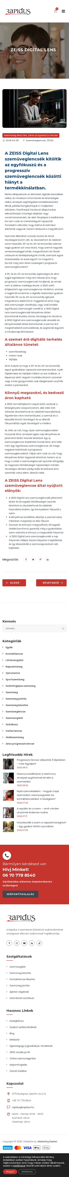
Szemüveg (12, 692)
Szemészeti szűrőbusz (22, 998)
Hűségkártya (17, 1021)
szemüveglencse (36, 140)
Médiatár (15, 1039)
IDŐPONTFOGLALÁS (20, 894)
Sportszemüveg (15, 679)
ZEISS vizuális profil (20, 1052)
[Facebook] (9, 943)
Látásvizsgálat (14, 660)
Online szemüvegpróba (23, 1058)
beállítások (19, 1165)
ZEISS (50, 140)
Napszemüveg (14, 666)
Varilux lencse (14, 730)
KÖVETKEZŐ (51, 582)
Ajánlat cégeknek (19, 991)
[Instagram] (17, 943)
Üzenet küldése (18, 1071)
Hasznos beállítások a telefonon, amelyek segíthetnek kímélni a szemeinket (36, 777)
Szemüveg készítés (15, 135)
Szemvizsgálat (14, 718)
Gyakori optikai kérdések (23, 1027)
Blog (12, 1033)
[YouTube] (24, 943)
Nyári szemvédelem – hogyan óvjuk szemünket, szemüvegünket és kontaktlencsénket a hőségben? (38, 795)
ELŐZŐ (14, 582)
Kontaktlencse (14, 653)
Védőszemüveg (15, 737)
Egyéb (9, 647)
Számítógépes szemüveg (20, 686)
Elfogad (10, 1171)
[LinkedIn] (32, 943)
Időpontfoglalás (18, 1064)
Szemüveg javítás (16, 698)
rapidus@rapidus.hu (23, 1107)
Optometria (13, 673)
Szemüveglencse (16, 711)
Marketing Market (47, 1141)
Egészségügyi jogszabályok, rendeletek (31, 1046)
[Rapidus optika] (17, 11)
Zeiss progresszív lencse (43, 135)
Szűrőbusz (12, 724)
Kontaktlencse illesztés (22, 979)
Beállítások (27, 1171)
